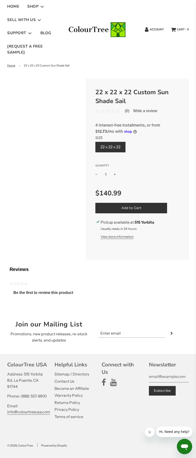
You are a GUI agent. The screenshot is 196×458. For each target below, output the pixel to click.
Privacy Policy (66, 409)
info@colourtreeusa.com (28, 411)
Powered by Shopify (54, 445)
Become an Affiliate (71, 388)
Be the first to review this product (45, 294)
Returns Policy (67, 402)
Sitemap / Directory (71, 374)
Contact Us (64, 381)
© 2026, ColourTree (20, 445)
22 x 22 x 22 (110, 146)
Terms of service (68, 416)
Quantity (102, 165)
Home (13, 6)
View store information (117, 236)
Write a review (145, 111)
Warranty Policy (68, 395)
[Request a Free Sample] (25, 49)
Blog (45, 33)
